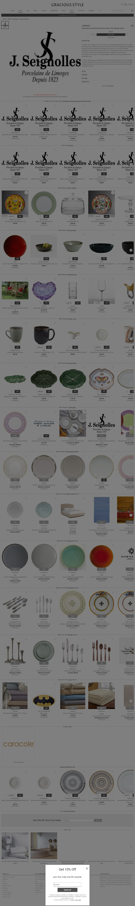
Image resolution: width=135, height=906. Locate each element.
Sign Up (67, 890)
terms (72, 900)
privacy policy (78, 900)
